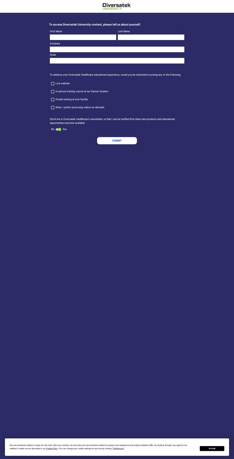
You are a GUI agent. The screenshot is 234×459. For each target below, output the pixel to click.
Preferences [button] (118, 449)
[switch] (58, 129)
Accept (212, 448)
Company (55, 43)
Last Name (124, 31)
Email (53, 54)
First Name (56, 31)
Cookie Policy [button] (52, 449)
